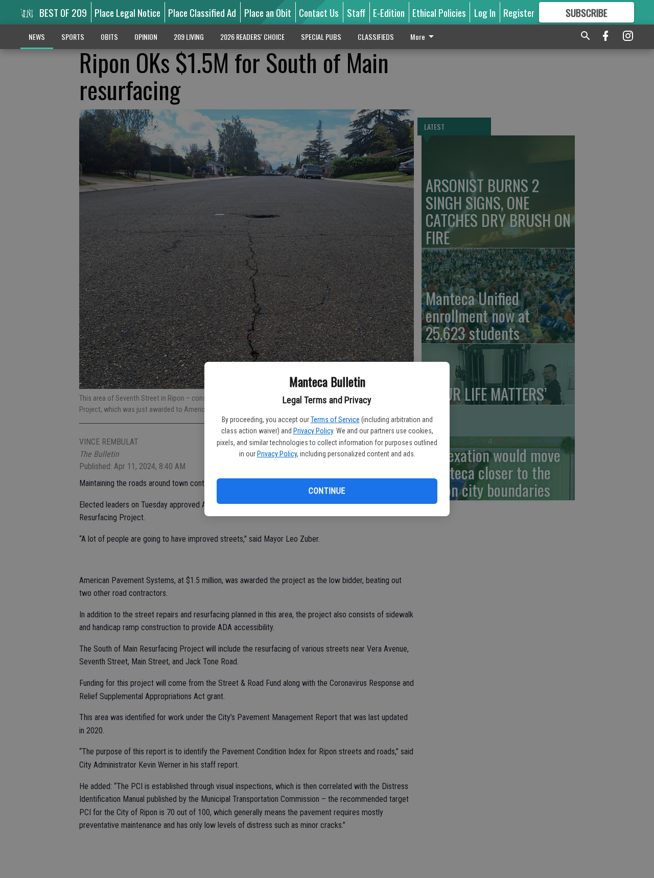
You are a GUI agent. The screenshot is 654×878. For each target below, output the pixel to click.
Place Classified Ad (202, 12)
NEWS (37, 36)
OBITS (109, 36)
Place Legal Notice (127, 12)
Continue (327, 491)
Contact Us (319, 12)
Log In (485, 12)
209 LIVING (189, 36)
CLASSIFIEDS (376, 36)
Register (518, 12)
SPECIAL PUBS (321, 36)
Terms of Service (335, 419)
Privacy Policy (313, 431)
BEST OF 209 (63, 12)
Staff (356, 12)
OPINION (145, 36)
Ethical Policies (439, 12)
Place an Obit (267, 12)
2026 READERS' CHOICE (252, 36)
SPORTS (72, 36)
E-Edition (389, 12)
